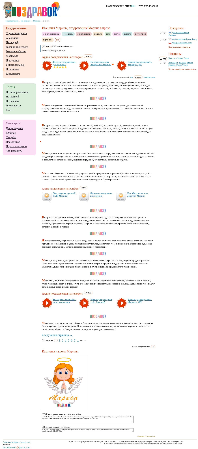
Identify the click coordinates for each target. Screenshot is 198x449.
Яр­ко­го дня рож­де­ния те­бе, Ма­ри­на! (101, 300)
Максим (171, 65)
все (153, 77)
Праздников (13, 141)
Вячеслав (172, 58)
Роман (180, 58)
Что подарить (14, 150)
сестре (117, 34)
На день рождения (17, 92)
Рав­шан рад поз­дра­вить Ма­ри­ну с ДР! (140, 63)
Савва (186, 58)
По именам (12, 69)
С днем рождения (16, 33)
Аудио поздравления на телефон (62, 57)
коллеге (127, 34)
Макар (190, 62)
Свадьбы (11, 137)
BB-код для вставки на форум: (56, 427)
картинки (47, 39)
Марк (178, 65)
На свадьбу (12, 42)
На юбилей (12, 96)
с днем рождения (51, 34)
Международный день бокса (184, 39)
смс (131, 77)
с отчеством (140, 34)
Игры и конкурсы (16, 146)
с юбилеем (68, 34)
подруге (98, 34)
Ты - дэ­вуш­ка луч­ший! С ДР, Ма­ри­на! (64, 194)
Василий (182, 62)
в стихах (147, 77)
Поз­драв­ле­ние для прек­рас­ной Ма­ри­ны (100, 63)
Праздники (12, 60)
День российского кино (182, 43)
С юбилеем (12, 37)
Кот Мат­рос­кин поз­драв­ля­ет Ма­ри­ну (137, 194)
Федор (185, 65)
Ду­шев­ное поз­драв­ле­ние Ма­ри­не (101, 194)
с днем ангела (83, 34)
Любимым (12, 55)
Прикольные (13, 105)
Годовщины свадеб (17, 46)
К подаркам (13, 73)
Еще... (9, 110)
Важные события (16, 51)
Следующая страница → (57, 335)
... (78, 340)
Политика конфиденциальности (16, 442)
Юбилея (11, 132)
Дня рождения (14, 128)
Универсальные (15, 64)
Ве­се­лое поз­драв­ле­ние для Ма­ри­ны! (64, 63)
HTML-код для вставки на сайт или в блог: (62, 414)
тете (108, 34)
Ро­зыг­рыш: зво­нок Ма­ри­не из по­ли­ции (64, 300)
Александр (173, 62)
